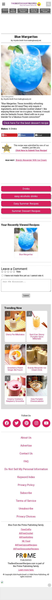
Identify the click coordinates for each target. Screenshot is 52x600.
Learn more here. (26, 570)
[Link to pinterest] (27, 423)
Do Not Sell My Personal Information (26, 469)
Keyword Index (26, 477)
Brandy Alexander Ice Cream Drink (37, 369)
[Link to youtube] (46, 423)
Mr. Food (26, 541)
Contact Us (26, 453)
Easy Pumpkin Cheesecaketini (36, 400)
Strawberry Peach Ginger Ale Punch (15, 369)
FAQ (26, 461)
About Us (26, 437)
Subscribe (26, 492)
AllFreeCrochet (26, 533)
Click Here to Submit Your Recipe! (31, 150)
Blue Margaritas (26, 255)
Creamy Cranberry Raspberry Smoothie (15, 400)
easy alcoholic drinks (26, 196)
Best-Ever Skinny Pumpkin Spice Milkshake (37, 337)
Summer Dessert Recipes (26, 211)
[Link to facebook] (7, 423)
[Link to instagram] (36, 423)
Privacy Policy (26, 485)
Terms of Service (26, 500)
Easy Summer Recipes (26, 203)
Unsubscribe (26, 508)
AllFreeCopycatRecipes (26, 545)
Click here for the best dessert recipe (26, 123)
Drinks (26, 188)
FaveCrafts (26, 529)
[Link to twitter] (17, 423)
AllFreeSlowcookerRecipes (26, 549)
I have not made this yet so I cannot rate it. (24, 275)
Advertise (26, 445)
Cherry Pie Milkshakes (15, 335)
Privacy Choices (26, 516)
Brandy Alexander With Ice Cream (31, 160)
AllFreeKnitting (26, 537)
